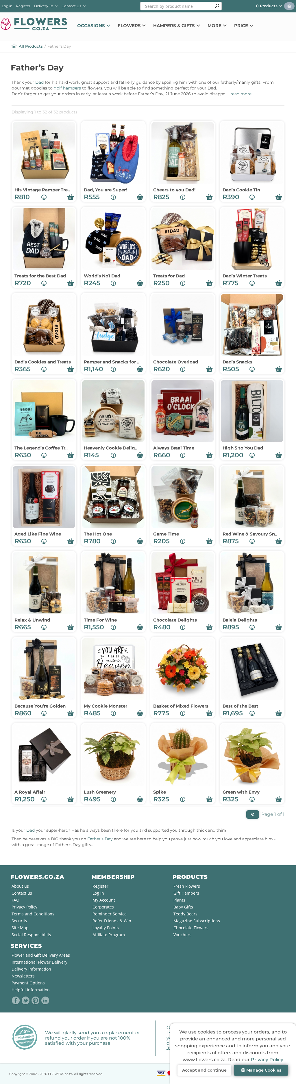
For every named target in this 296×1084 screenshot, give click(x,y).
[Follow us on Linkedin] (45, 1000)
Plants (179, 900)
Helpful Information (31, 989)
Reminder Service (109, 914)
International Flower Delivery (39, 962)
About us (20, 886)
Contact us (22, 893)
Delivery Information (31, 969)
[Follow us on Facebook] (16, 1000)
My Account (103, 900)
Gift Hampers (186, 893)
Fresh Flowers (186, 886)
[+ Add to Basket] (70, 197)
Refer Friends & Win (111, 920)
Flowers (130, 25)
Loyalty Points (105, 927)
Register (23, 6)
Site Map (20, 927)
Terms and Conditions (33, 914)
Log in (7, 6)
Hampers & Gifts (174, 25)
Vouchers (182, 934)
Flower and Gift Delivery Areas (41, 955)
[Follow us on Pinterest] (35, 1000)
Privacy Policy (267, 1059)
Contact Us (72, 6)
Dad (39, 82)
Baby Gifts (183, 907)
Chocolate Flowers (190, 927)
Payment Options (28, 983)
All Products (31, 46)
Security (19, 920)
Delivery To (44, 6)
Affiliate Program (108, 934)
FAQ (15, 900)
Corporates (103, 907)
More (215, 25)
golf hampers (67, 88)
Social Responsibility (31, 934)
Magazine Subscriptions (196, 920)
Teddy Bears (185, 914)
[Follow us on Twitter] (25, 1000)
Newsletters (23, 976)
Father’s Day (100, 839)
